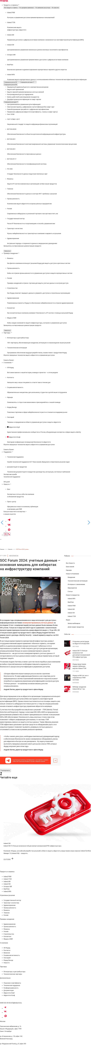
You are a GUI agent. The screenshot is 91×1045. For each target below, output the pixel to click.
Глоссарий (7, 958)
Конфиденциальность (11, 988)
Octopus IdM (8, 886)
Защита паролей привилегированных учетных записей (25, 92)
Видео (68, 620)
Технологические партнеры (13, 974)
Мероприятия (13, 555)
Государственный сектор (12, 900)
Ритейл (6, 915)
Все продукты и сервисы (11, 7)
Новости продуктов (72, 595)
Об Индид (7, 948)
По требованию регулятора (42, 7)
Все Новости (70, 563)
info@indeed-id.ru (16, 1003)
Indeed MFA (71, 598)
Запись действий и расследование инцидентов (23, 97)
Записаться (7, 251)
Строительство (9, 934)
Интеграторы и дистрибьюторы (14, 971)
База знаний (70, 567)
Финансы (7, 910)
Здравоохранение (9, 905)
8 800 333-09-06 (5, 1003)
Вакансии (7, 953)
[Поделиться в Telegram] (5, 773)
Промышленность (10, 908)
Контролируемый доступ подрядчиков (20, 94)
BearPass (71, 602)
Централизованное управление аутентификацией (23, 104)
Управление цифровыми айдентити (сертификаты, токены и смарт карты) (32, 112)
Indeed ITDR (72, 616)
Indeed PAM (71, 606)
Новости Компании (72, 574)
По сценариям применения (26, 7)
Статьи (70, 591)
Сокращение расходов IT (27, 82)
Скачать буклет (9, 360)
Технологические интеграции (77, 581)
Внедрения (71, 577)
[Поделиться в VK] (5, 775)
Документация (9, 990)
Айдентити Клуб (9, 993)
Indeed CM (71, 613)
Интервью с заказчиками (76, 584)
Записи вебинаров (74, 623)
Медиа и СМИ (8, 939)
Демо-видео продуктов (76, 627)
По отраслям (55, 7)
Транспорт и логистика (11, 903)
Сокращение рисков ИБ (10, 82)
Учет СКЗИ (10, 114)
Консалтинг (7, 936)
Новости (10, 549)
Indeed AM (71, 609)
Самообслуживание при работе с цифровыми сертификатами (28, 109)
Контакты (7, 950)
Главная (2, 549)
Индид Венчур (8, 960)
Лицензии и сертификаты (12, 983)
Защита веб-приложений (15, 89)
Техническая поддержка (12, 985)
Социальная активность (12, 955)
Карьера (69, 570)
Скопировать (5, 770)
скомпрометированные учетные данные (37, 623)
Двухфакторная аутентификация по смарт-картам (24, 99)
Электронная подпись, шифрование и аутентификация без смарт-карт (30, 107)
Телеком (6, 913)
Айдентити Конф (9, 995)
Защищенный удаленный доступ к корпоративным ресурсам (27, 87)
